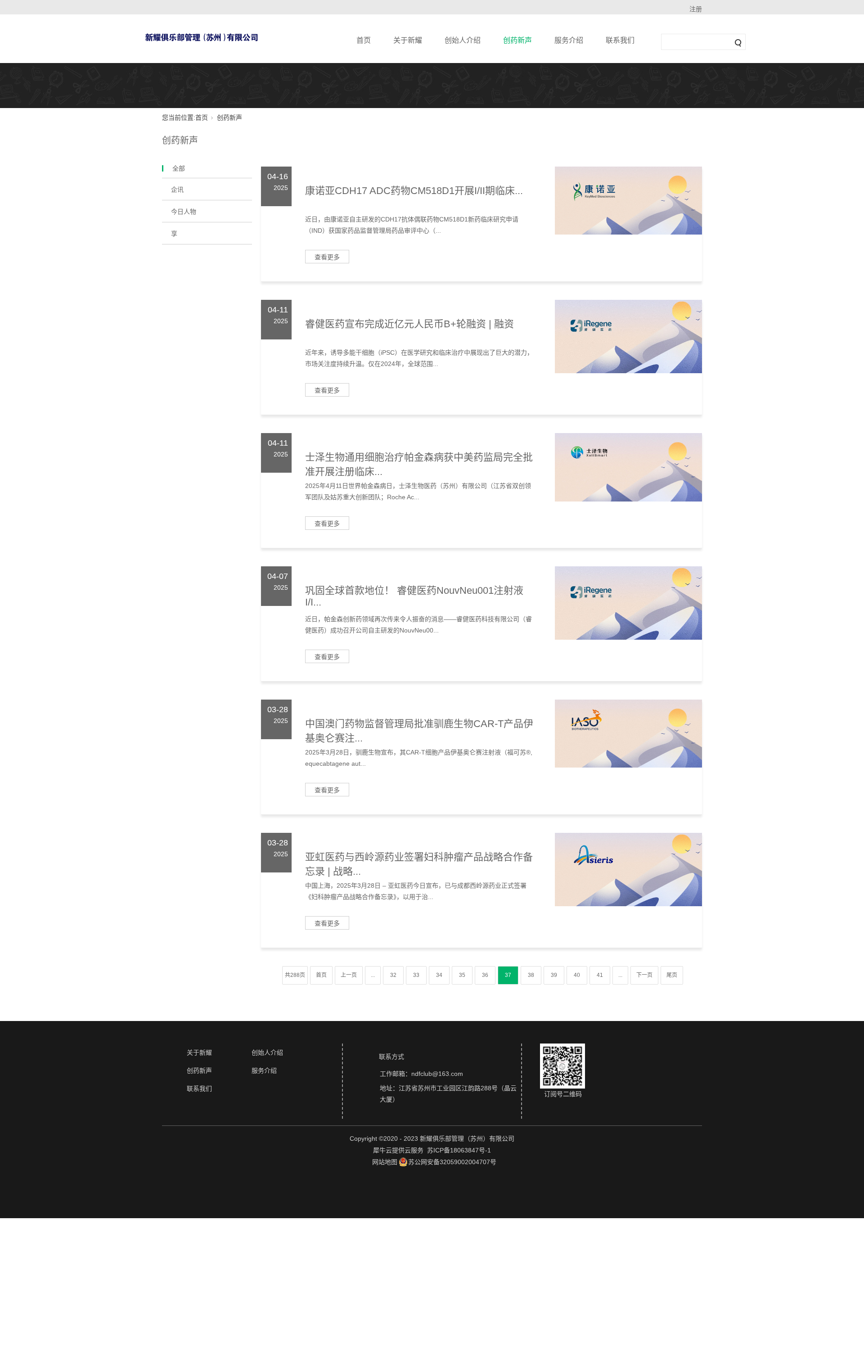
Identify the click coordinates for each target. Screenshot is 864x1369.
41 (600, 975)
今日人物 (183, 211)
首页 (363, 40)
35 (462, 975)
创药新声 (517, 40)
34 (439, 975)
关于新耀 (407, 40)
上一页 (349, 975)
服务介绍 (568, 40)
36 (485, 975)
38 (531, 975)
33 (416, 975)
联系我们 (620, 40)
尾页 (671, 975)
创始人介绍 (463, 40)
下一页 (644, 975)
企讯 (177, 189)
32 (393, 975)
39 (554, 975)
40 (577, 975)
